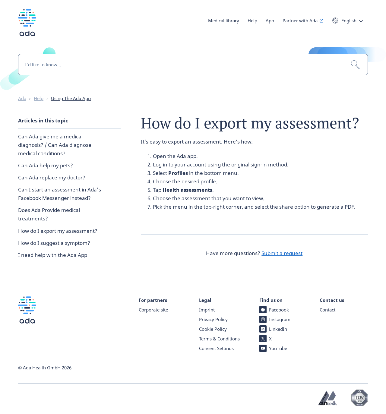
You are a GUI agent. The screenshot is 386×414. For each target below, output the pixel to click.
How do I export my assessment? (57, 230)
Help (252, 20)
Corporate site (153, 310)
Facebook (279, 310)
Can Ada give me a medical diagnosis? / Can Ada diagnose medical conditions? (54, 145)
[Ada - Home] (27, 27)
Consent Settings (216, 348)
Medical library (223, 20)
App (270, 20)
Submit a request (281, 253)
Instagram (279, 319)
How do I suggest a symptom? (54, 242)
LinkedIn (278, 329)
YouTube (278, 348)
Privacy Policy (213, 319)
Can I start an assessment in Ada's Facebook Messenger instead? (59, 193)
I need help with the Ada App (52, 254)
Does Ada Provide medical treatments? (49, 214)
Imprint (207, 310)
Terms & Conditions (219, 339)
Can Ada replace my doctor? (51, 177)
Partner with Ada (300, 20)
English (348, 20)
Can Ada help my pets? (45, 165)
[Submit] (356, 65)
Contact (327, 310)
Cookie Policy (213, 329)
